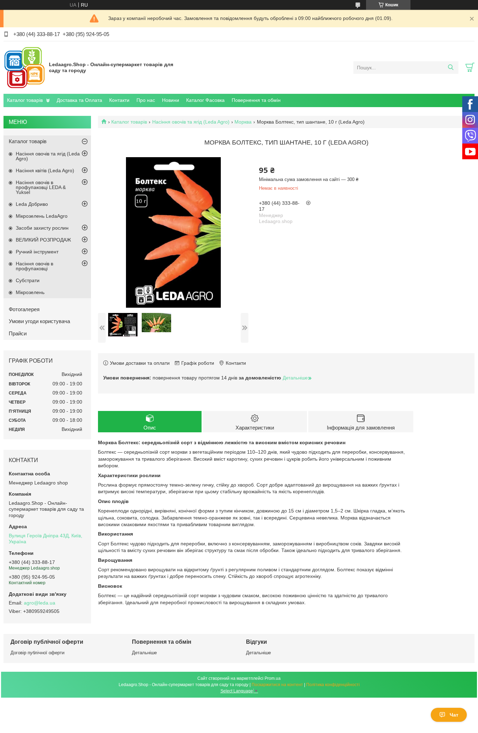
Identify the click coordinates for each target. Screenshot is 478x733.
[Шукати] (450, 67)
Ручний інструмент (37, 251)
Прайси (18, 333)
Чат (454, 715)
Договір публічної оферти (37, 652)
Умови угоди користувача (39, 321)
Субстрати (28, 280)
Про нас (145, 100)
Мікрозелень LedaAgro (42, 216)
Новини (170, 100)
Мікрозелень (30, 292)
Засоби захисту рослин (42, 228)
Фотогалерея (24, 309)
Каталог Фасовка (205, 100)
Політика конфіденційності (333, 684)
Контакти (119, 100)
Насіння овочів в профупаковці (34, 266)
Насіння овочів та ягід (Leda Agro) (191, 122)
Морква (243, 122)
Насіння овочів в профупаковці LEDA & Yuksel (41, 187)
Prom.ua (273, 678)
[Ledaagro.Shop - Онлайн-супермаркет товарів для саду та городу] (24, 67)
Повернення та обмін (256, 100)
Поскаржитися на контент (277, 684)
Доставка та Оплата (79, 100)
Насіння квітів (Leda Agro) (45, 170)
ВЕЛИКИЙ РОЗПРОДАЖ (43, 240)
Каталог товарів (25, 100)
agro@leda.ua (39, 603)
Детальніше (144, 652)
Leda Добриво (32, 204)
